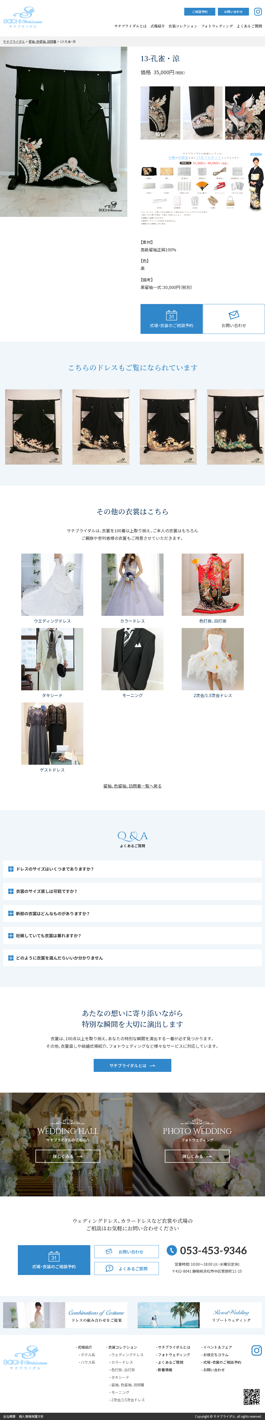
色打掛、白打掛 (123, 1369)
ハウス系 (88, 1362)
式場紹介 (157, 26)
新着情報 (165, 1369)
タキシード (120, 1377)
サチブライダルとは (130, 26)
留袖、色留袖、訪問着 (127, 1384)
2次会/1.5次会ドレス (128, 1399)
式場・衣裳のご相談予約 (222, 1362)
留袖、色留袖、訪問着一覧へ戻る (132, 786)
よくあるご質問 (170, 1362)
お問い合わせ (214, 1369)
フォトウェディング (217, 26)
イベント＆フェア (217, 1347)
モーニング (120, 1392)
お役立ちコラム (216, 1354)
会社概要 (9, 1416)
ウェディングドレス (127, 1354)
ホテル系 (88, 1354)
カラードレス (122, 1362)
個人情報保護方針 (31, 1416)
